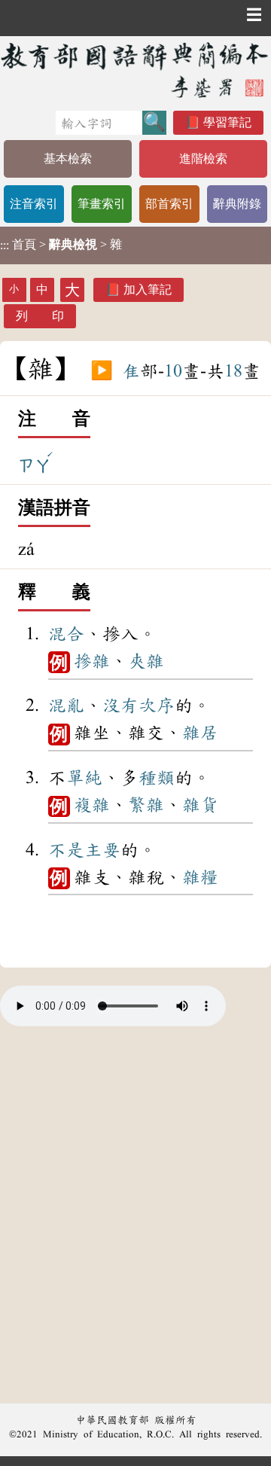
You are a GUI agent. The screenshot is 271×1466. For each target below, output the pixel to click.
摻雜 (92, 661)
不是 (66, 850)
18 (233, 371)
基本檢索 (68, 158)
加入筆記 (147, 289)
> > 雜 (61, 244)
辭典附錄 (237, 203)
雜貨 (200, 805)
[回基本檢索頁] (135, 69)
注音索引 (34, 203)
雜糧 (200, 877)
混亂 (66, 705)
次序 (157, 705)
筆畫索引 (102, 203)
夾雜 (146, 661)
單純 (84, 778)
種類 (157, 778)
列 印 (40, 315)
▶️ (101, 371)
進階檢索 (203, 158)
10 (173, 371)
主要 (102, 850)
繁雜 (146, 805)
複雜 (92, 805)
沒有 (120, 705)
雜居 (200, 733)
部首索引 (169, 203)
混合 (66, 634)
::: (4, 245)
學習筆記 (227, 122)
